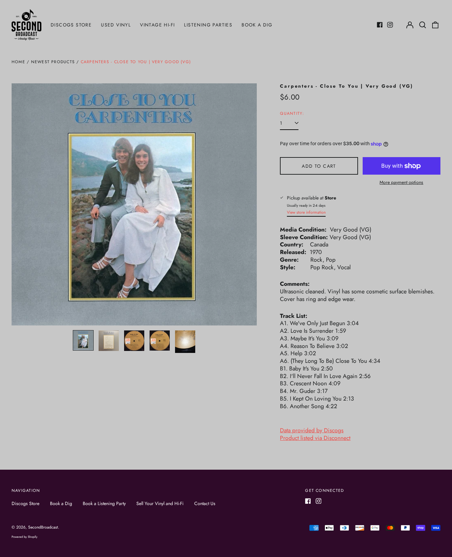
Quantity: (292, 113)
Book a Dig (257, 24)
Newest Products (53, 62)
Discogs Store (71, 24)
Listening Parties (208, 24)
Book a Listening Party (104, 503)
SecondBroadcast (43, 527)
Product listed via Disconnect (315, 438)
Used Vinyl (116, 24)
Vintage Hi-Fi (157, 24)
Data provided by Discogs (311, 430)
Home (18, 62)
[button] (422, 25)
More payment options (401, 182)
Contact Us (204, 503)
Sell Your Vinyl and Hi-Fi (160, 503)
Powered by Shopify (24, 537)
